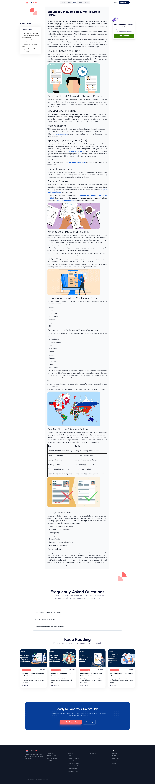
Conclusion (27, 51)
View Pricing (89, 722)
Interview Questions (74, 766)
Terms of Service (116, 761)
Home (63, 2)
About (80, 2)
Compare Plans (94, 753)
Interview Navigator (52, 758)
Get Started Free (72, 722)
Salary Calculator (73, 771)
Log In (115, 2)
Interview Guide (72, 768)
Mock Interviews (51, 761)
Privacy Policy (115, 758)
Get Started (123, 2)
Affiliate (114, 755)
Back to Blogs (26, 23)
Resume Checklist (73, 761)
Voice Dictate (50, 753)
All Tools (70, 753)
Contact (114, 763)
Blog (74, 2)
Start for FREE (124, 36)
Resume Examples (73, 763)
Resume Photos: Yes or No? (31, 33)
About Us (114, 753)
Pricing (86, 2)
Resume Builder (51, 755)
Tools (69, 2)
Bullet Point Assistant (74, 758)
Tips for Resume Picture (30, 49)
